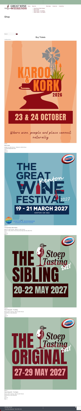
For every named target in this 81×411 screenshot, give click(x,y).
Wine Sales (48, 6)
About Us (34, 6)
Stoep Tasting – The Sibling (39, 10)
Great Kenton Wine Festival (39, 8)
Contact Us (55, 6)
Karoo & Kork (36, 9)
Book (6, 152)
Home (29, 6)
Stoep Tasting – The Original (39, 12)
